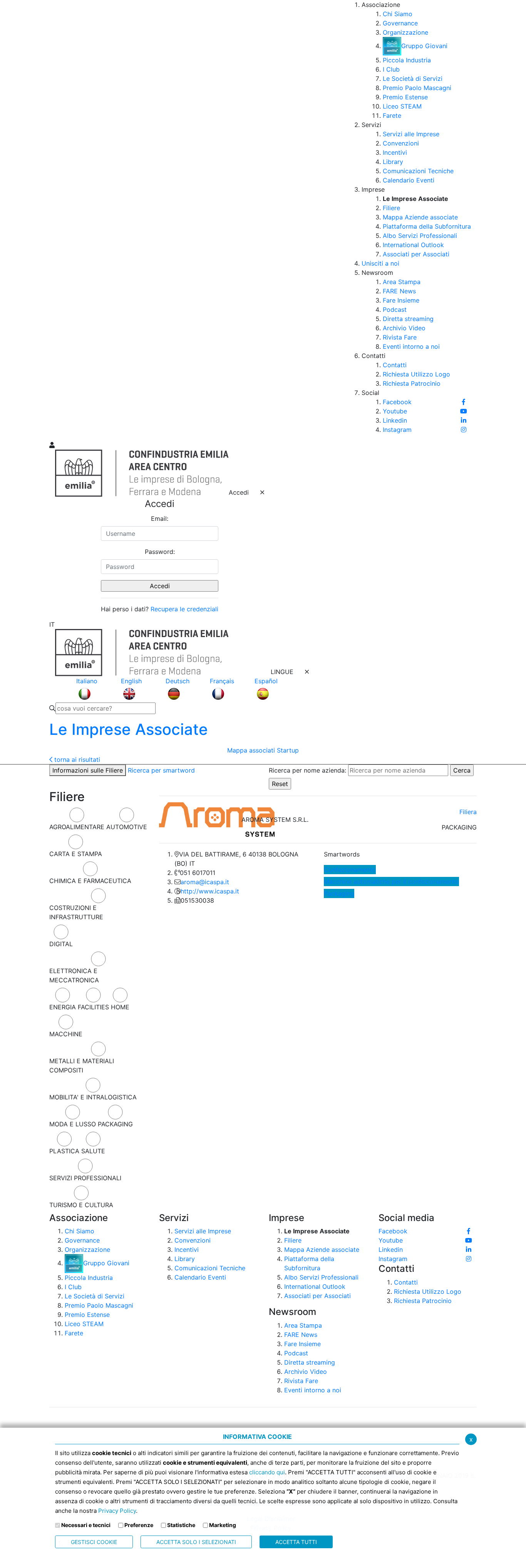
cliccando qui (267, 1472)
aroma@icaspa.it (205, 882)
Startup (288, 750)
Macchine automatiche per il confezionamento (391, 881)
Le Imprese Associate (128, 729)
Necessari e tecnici (86, 1525)
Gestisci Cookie (94, 1542)
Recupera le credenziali (184, 609)
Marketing (222, 1525)
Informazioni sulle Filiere (87, 770)
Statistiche (181, 1525)
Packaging (339, 893)
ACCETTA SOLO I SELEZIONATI (196, 1542)
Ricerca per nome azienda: (307, 770)
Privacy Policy (117, 1510)
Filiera (468, 812)
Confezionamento (350, 869)
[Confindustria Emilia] (59, 220)
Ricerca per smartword (161, 770)
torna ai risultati (76, 759)
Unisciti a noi (380, 263)
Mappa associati (251, 750)
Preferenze (138, 1525)
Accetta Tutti (296, 1542)
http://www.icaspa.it (210, 891)
